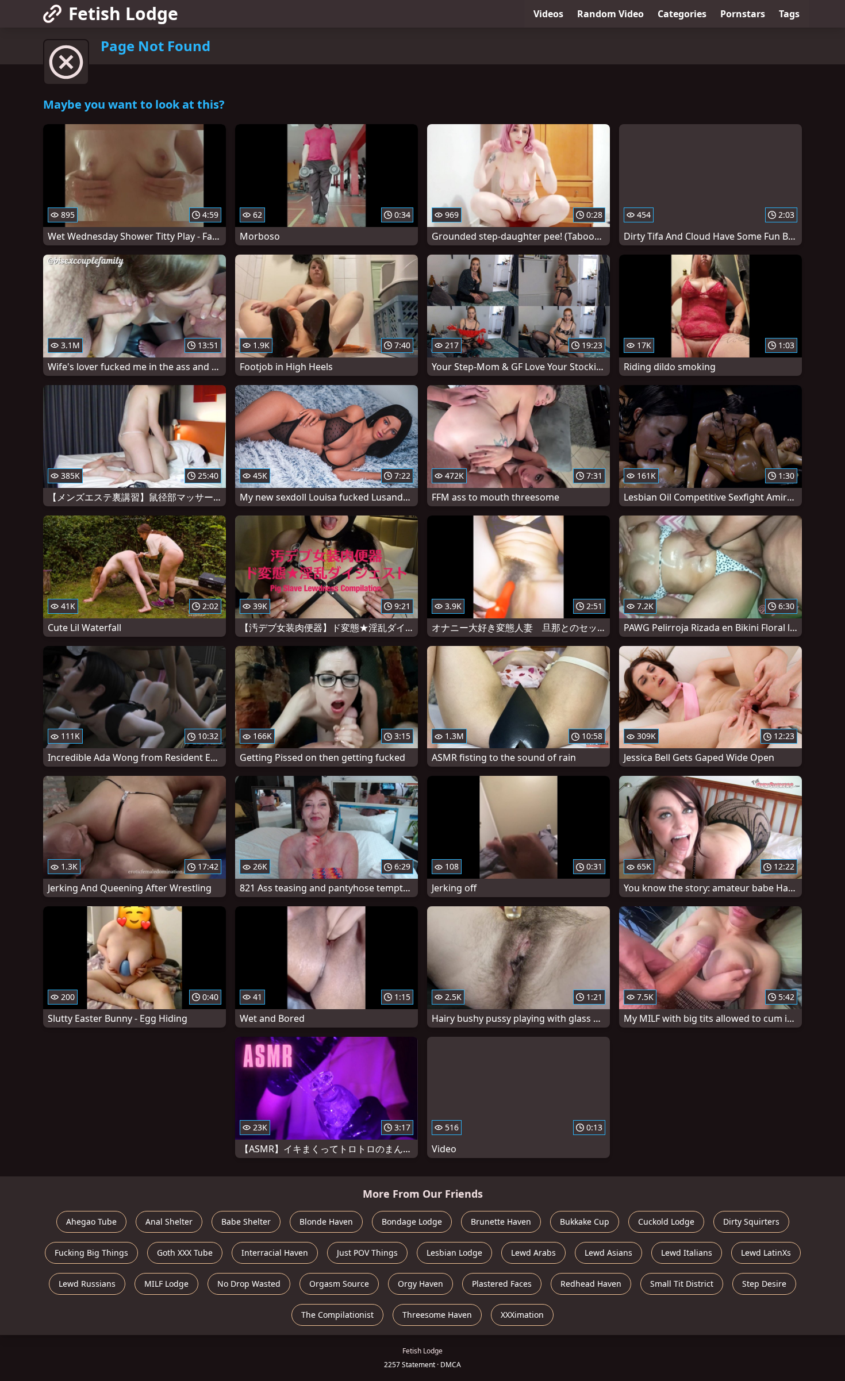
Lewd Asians (608, 1252)
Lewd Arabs (533, 1252)
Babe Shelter (246, 1221)
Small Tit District (681, 1283)
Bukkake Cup (584, 1221)
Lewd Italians (686, 1252)
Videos (548, 13)
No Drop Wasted (249, 1283)
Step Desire (764, 1283)
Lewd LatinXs (766, 1252)
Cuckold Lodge (666, 1221)
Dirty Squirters (751, 1221)
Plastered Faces (502, 1283)
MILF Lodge (166, 1283)
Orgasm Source (339, 1283)
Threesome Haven (437, 1314)
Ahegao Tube (91, 1221)
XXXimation (522, 1314)
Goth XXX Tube (185, 1252)
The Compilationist (337, 1314)
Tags (789, 13)
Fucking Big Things (91, 1252)
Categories (682, 13)
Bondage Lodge (412, 1221)
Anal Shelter (169, 1221)
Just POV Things (367, 1252)
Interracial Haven (274, 1252)
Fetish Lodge (123, 13)
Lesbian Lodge (454, 1252)
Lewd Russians (87, 1283)
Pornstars (742, 13)
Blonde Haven (326, 1221)
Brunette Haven (501, 1221)
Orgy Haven (420, 1283)
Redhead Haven (590, 1283)
